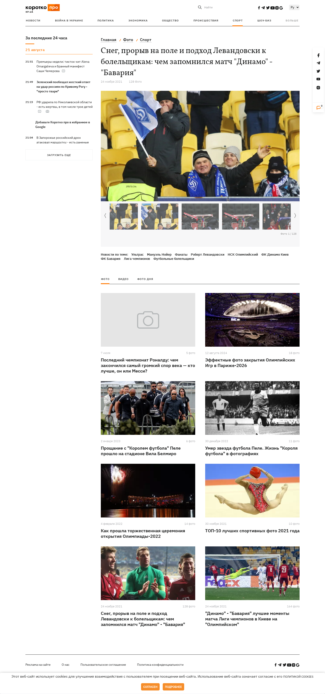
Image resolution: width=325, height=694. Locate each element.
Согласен (150, 687)
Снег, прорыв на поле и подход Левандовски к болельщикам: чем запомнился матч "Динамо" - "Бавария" (143, 618)
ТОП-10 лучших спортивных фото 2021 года (252, 531)
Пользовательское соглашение (103, 665)
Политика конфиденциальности (160, 665)
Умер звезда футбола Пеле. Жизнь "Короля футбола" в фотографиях (251, 450)
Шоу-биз (264, 20)
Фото (105, 279)
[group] (200, 146)
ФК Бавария (110, 259)
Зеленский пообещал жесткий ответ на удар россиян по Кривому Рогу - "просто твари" (63, 86)
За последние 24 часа (46, 37)
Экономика (138, 20)
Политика (106, 20)
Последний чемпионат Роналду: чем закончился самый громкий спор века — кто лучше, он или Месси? (148, 365)
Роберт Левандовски (207, 254)
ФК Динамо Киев (275, 254)
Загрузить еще (59, 155)
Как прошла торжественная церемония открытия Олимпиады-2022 (143, 533)
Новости (33, 20)
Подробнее (173, 687)
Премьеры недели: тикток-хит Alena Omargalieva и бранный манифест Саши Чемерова (62, 66)
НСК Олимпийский (243, 254)
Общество (170, 20)
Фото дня (145, 279)
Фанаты (181, 254)
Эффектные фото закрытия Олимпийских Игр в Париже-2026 (250, 362)
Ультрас (137, 254)
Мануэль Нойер (159, 254)
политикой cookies (298, 676)
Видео (123, 279)
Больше (292, 20)
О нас (65, 665)
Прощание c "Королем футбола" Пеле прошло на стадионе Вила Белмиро (141, 450)
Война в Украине (69, 20)
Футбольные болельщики (173, 259)
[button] (295, 216)
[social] (259, 8)
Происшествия (205, 20)
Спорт (238, 20)
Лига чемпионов (137, 259)
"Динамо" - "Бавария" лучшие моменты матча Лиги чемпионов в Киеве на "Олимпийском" (247, 618)
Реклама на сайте (38, 665)
